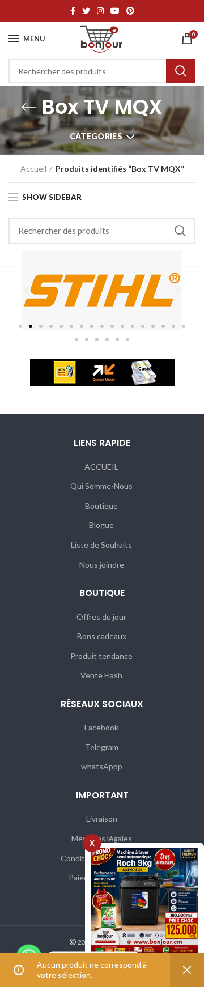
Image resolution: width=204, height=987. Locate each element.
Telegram (101, 747)
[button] (27, 290)
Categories (96, 136)
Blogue (101, 525)
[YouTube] (115, 10)
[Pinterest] (130, 10)
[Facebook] (73, 10)
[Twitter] (86, 10)
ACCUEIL (101, 466)
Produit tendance (101, 656)
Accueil (33, 168)
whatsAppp (101, 766)
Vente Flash (101, 675)
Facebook (101, 727)
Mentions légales (101, 838)
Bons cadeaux (101, 636)
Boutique (101, 505)
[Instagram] (100, 10)
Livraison (101, 818)
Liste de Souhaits (101, 545)
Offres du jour (101, 617)
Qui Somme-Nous (101, 486)
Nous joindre (101, 564)
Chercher (181, 71)
